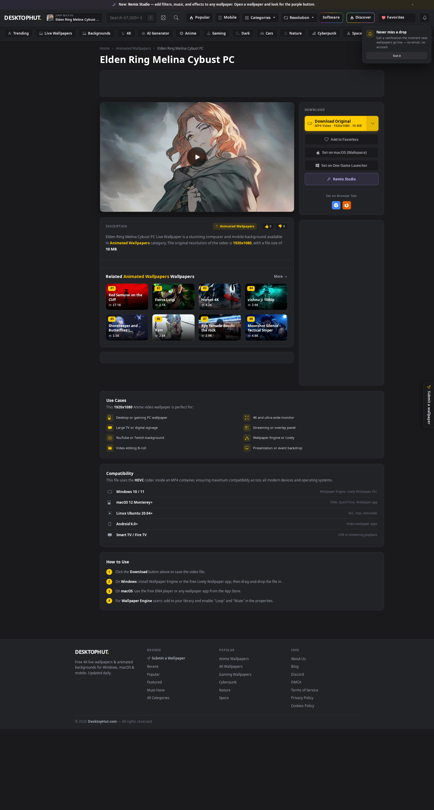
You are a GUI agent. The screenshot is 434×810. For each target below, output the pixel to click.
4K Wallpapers (231, 666)
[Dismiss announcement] (412, 4)
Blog (294, 666)
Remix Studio (344, 179)
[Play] (107, 207)
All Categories (158, 697)
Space (357, 33)
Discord (297, 674)
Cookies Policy (302, 705)
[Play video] (197, 157)
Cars (269, 33)
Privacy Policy (302, 697)
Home (105, 48)
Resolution (299, 17)
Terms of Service (304, 690)
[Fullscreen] (286, 207)
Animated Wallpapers (133, 48)
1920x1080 (242, 242)
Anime (190, 33)
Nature (295, 33)
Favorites (398, 17)
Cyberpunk (327, 33)
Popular (202, 17)
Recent (152, 666)
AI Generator (158, 33)
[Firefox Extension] (346, 205)
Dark (246, 33)
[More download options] (372, 123)
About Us (298, 658)
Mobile (230, 17)
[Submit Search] (176, 17)
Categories (260, 17)
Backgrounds (99, 33)
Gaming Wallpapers (235, 674)
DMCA (296, 682)
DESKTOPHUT (92, 651)
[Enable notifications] (425, 18)
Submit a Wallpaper (168, 658)
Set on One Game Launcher (344, 165)
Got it (397, 55)
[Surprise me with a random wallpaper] (163, 17)
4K (129, 33)
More (278, 276)
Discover (363, 17)
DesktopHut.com (102, 721)
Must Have (156, 690)
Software (331, 17)
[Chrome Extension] (336, 205)
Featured (154, 682)
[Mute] (254, 207)
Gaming (219, 33)
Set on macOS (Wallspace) (344, 152)
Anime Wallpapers (234, 658)
